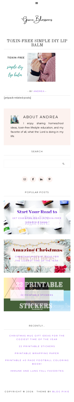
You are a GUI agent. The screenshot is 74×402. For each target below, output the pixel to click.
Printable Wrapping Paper (37, 353)
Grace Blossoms (37, 19)
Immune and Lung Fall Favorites (37, 371)
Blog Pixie (61, 391)
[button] (37, 3)
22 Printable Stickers (37, 295)
